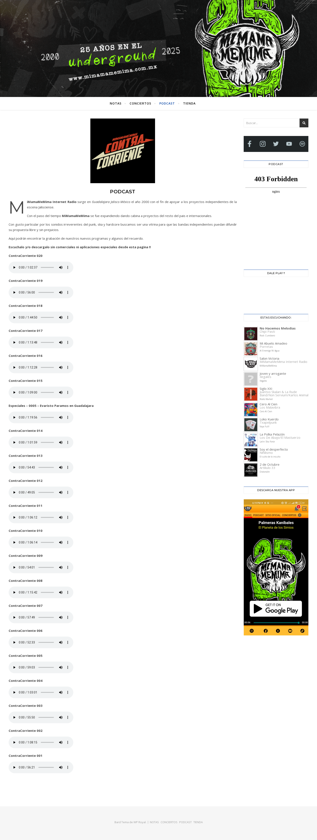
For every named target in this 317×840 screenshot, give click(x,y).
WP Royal (139, 822)
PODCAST (167, 103)
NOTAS (115, 103)
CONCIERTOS (140, 103)
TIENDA (189, 103)
